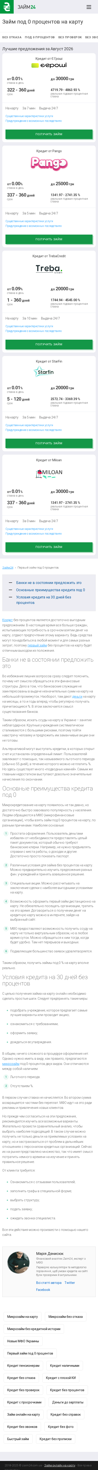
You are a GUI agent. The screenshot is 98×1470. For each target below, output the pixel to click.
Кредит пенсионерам (23, 1365)
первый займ (37, 645)
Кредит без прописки (56, 1439)
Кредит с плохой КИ (61, 1378)
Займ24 (7, 567)
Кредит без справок (66, 1414)
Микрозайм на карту (22, 1317)
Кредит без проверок (23, 1390)
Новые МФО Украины (23, 1341)
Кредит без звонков (22, 1427)
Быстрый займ (18, 1439)
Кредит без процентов (67, 1390)
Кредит (7, 620)
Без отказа (11, 37)
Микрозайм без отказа (66, 1317)
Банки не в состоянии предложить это (49, 583)
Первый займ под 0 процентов (30, 1353)
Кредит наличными (64, 1365)
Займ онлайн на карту (23, 1414)
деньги (77, 696)
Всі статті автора (49, 1283)
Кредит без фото (61, 1427)
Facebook (43, 1290)
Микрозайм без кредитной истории (33, 1329)
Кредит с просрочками (24, 1402)
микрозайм (10, 1064)
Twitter (69, 1283)
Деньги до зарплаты (67, 1402)
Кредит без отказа (21, 1378)
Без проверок (70, 37)
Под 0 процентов (40, 37)
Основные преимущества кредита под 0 (50, 590)
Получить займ (49, 134)
